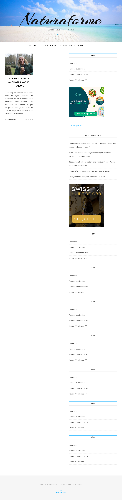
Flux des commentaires (78, 74)
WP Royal (77, 484)
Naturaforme (61, 19)
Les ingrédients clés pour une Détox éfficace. (87, 176)
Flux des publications (77, 69)
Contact (81, 45)
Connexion (73, 63)
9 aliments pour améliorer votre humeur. (18, 82)
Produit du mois (49, 45)
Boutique (67, 45)
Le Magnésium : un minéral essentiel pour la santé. (89, 171)
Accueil (33, 45)
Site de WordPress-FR (78, 80)
